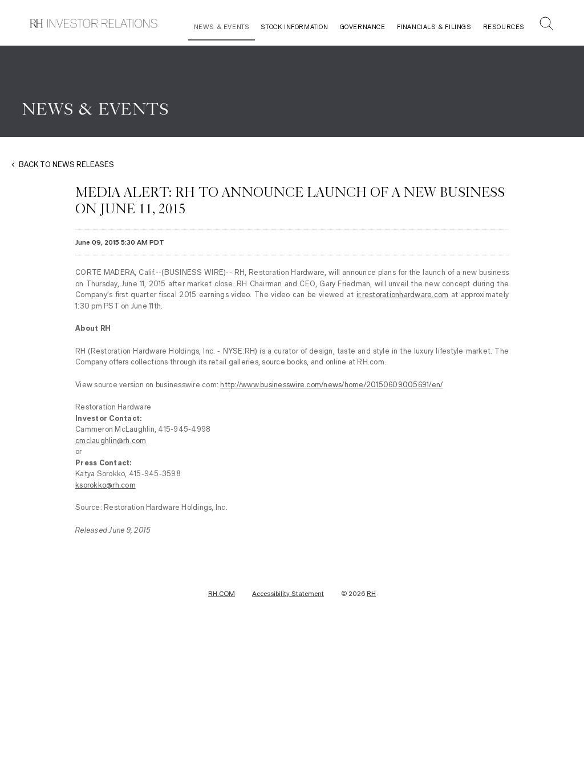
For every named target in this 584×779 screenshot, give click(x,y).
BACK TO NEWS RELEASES (66, 164)
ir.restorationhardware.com (402, 294)
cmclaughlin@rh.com (111, 440)
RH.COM (221, 593)
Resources (504, 27)
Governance (363, 27)
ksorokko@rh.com (105, 485)
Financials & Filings (434, 27)
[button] (546, 25)
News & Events (222, 27)
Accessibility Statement (288, 593)
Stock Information (294, 27)
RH (371, 593)
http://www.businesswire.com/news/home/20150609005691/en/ (331, 384)
